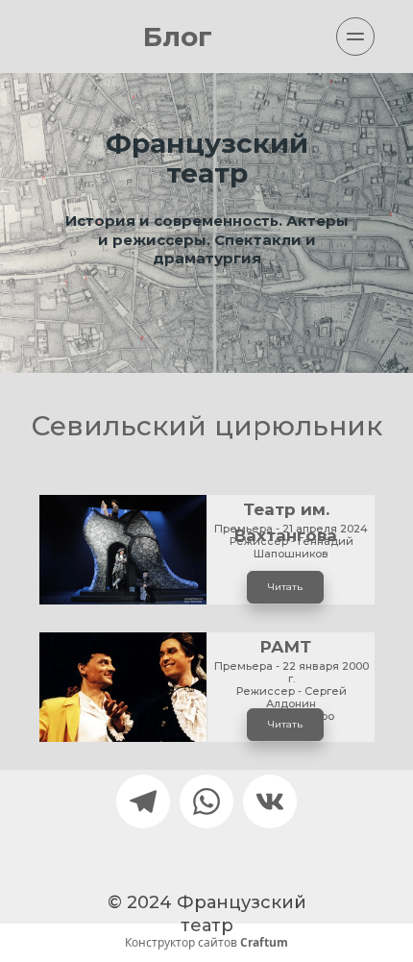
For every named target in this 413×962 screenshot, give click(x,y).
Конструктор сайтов (206, 943)
